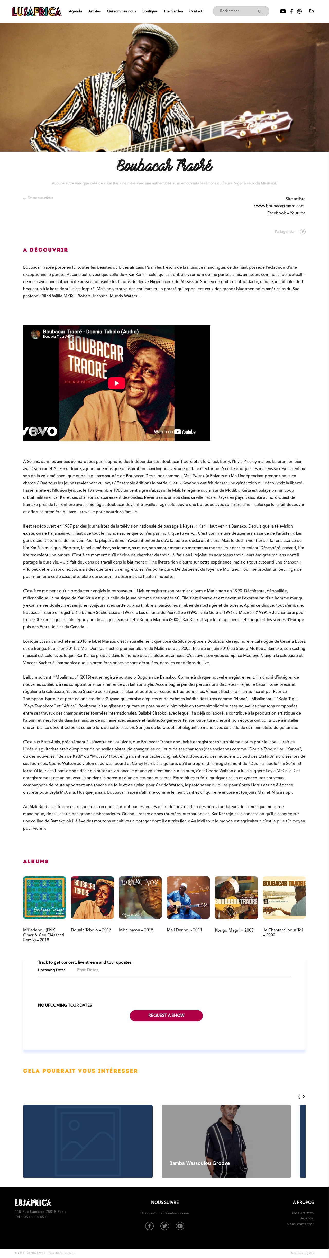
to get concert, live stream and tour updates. (85, 963)
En (311, 11)
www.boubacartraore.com (281, 206)
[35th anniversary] (88, 1141)
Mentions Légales (302, 1253)
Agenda (75, 11)
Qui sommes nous (121, 11)
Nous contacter (300, 1224)
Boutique (149, 11)
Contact (195, 11)
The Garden (173, 11)
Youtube (298, 213)
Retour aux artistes (40, 198)
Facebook (276, 213)
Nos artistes (303, 1213)
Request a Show (166, 1016)
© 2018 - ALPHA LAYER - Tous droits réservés (45, 1253)
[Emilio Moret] (226, 1141)
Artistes (94, 11)
